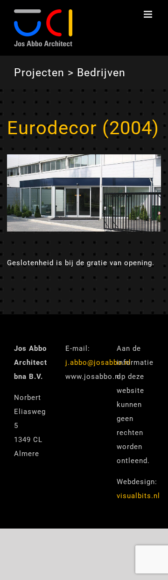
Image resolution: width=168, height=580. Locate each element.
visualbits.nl (138, 496)
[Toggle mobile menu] (149, 14)
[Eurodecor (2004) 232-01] (84, 158)
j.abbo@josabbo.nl (98, 362)
